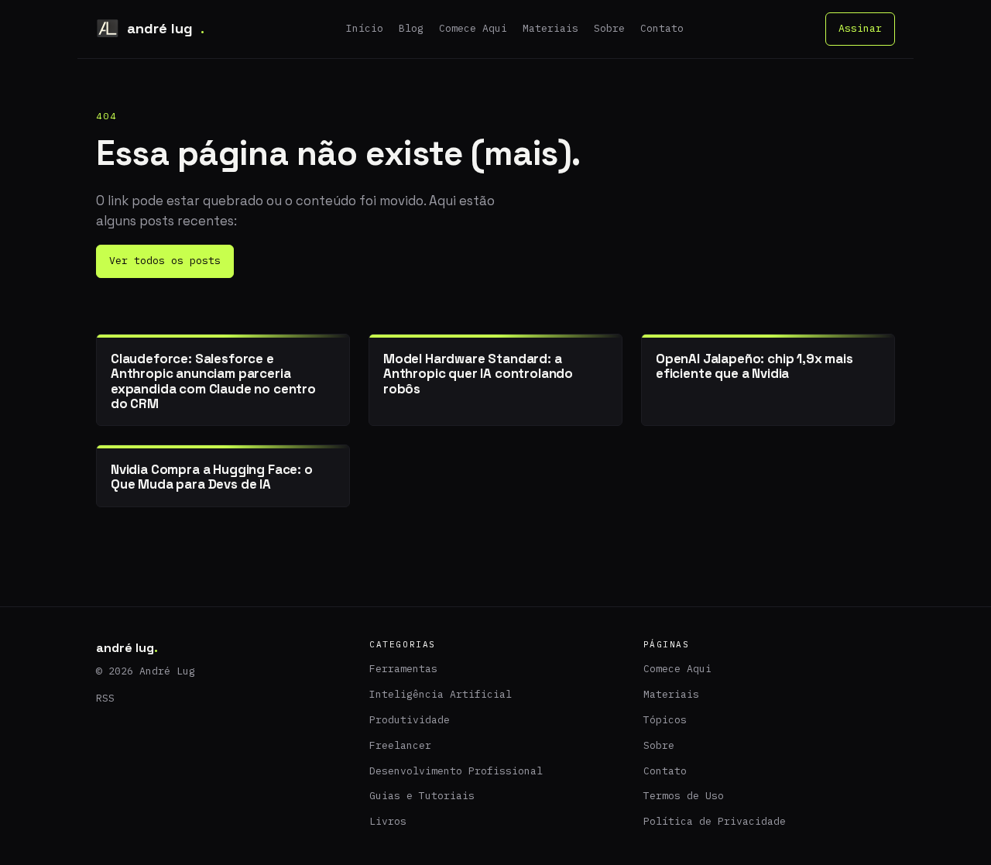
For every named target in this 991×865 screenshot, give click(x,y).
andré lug (165, 28)
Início (364, 28)
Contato (662, 28)
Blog (411, 28)
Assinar (860, 28)
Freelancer (400, 745)
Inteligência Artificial (440, 694)
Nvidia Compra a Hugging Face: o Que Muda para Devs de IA (212, 477)
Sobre (609, 28)
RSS (105, 698)
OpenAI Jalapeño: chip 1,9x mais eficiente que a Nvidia (754, 366)
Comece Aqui (473, 28)
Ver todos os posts (165, 260)
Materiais (550, 28)
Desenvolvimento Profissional (456, 770)
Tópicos (665, 719)
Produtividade (409, 719)
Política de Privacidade (714, 821)
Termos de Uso (683, 795)
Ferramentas (403, 668)
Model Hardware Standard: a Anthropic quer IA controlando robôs (478, 373)
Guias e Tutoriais (422, 795)
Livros (387, 821)
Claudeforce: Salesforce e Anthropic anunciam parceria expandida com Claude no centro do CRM (213, 381)
